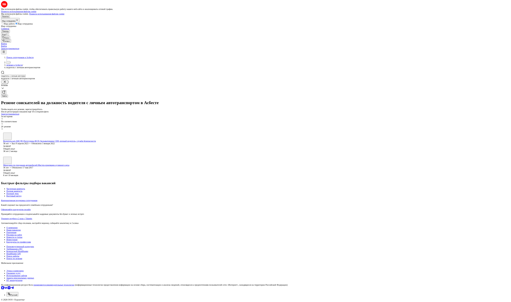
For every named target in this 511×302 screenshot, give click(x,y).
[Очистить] (5, 82)
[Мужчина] (7, 136)
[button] (4, 44)
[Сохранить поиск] (3, 92)
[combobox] (13, 76)
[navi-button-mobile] (3, 52)
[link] (5, 37)
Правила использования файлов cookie (46, 14)
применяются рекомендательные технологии (53, 285)
